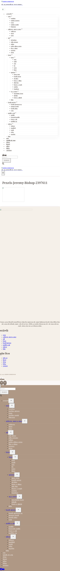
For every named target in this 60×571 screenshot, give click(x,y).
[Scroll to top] (1, 383)
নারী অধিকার (13, 40)
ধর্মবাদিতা (16, 87)
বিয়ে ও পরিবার (14, 48)
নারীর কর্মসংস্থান (14, 42)
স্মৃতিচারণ (13, 126)
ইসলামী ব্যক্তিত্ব (14, 109)
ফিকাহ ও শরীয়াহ (18, 81)
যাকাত (15, 68)
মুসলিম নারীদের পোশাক (16, 46)
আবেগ (12, 33)
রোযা (15, 64)
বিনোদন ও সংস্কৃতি (18, 85)
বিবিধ (12, 100)
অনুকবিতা (13, 134)
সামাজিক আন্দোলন (15, 21)
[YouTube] (6, 155)
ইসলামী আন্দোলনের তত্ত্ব (16, 104)
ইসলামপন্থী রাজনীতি (15, 117)
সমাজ (4, 335)
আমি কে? (5, 358)
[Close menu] (0, 386)
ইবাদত (11, 457)
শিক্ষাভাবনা (13, 27)
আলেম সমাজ (17, 74)
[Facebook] (3, 155)
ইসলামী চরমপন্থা (17, 77)
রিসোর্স (8, 145)
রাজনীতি (13, 115)
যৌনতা (12, 52)
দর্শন (7, 139)
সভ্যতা (12, 23)
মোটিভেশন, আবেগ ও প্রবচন (9, 337)
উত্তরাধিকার (16, 89)
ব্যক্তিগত (5, 347)
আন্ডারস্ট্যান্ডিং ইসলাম (18, 94)
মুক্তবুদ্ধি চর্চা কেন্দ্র (10, 141)
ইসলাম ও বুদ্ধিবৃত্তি (18, 98)
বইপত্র (8, 143)
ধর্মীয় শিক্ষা (16, 83)
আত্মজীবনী (13, 128)
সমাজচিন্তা (13, 18)
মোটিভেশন (13, 31)
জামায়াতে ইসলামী (15, 106)
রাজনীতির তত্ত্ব (14, 121)
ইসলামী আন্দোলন (7, 343)
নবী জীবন (16, 79)
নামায (15, 60)
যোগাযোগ (9, 151)
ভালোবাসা (13, 50)
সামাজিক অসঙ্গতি (15, 25)
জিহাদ (15, 70)
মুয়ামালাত (11, 475)
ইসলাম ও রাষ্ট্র (14, 119)
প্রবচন (12, 36)
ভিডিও (8, 149)
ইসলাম (4, 341)
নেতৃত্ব (12, 111)
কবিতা (12, 132)
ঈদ (14, 66)
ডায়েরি (12, 130)
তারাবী (15, 62)
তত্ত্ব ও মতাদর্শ (13, 497)
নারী (4, 339)
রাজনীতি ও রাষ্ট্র (6, 345)
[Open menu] (3, 173)
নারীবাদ (12, 44)
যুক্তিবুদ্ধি (16, 96)
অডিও (8, 147)
